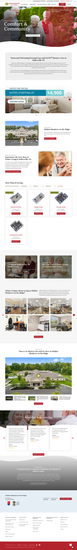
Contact (69, 4)
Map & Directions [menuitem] (63, 526)
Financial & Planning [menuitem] (37, 523)
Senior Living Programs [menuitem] (10, 534)
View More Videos (38, 403)
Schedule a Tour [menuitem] (63, 519)
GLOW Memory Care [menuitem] (23, 522)
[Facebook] (71, 545)
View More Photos (38, 336)
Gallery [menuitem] (6, 531)
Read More (10, 275)
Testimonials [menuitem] (8, 529)
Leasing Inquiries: (53, 1)
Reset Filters (60, 186)
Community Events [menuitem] (64, 524)
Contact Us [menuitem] (62, 522)
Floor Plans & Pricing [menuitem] (9, 526)
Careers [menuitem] (61, 529)
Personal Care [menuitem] (22, 519)
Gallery (48, 4)
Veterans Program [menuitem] (9, 536)
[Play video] (38, 376)
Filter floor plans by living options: (12, 186)
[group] (38, 99)
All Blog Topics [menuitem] (50, 520)
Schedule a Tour (62, 4)
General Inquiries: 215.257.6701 (39, 1)
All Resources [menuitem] (35, 531)
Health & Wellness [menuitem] (36, 525)
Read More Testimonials (38, 454)
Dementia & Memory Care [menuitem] (38, 520)
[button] (7, 99)
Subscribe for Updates (65, 1)
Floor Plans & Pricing (42, 4)
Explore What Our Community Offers (38, 483)
